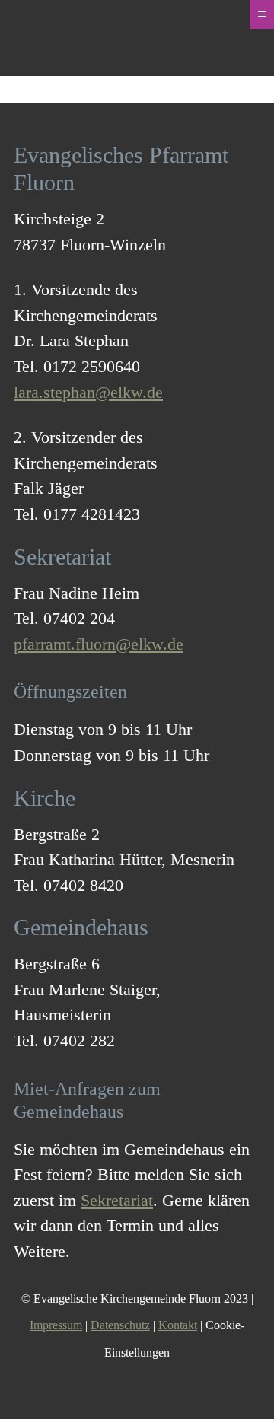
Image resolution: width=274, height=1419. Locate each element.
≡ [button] (261, 14)
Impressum (56, 1325)
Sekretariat (117, 1200)
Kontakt (177, 1325)
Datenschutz (120, 1325)
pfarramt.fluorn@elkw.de (98, 644)
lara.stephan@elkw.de (88, 392)
